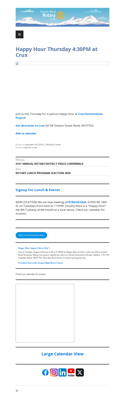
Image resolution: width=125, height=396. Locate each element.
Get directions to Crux (30, 125)
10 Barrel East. (77, 202)
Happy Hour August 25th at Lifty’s (34, 248)
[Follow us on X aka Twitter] (80, 376)
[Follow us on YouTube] (71, 376)
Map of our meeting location (31, 235)
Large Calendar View (62, 354)
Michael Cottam (53, 144)
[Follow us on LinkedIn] (62, 376)
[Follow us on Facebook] (45, 376)
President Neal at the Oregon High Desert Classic (40, 263)
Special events (30, 147)
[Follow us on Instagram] (54, 376)
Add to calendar (26, 133)
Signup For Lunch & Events (38, 190)
